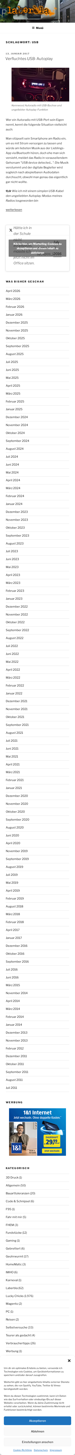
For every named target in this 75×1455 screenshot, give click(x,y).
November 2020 (17, 804)
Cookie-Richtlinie (22, 1450)
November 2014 (17, 993)
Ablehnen (37, 1431)
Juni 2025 (12, 370)
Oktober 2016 (15, 953)
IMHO (9, 1272)
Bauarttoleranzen (17, 1193)
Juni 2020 (12, 835)
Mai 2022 (12, 662)
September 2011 (17, 1072)
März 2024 (13, 488)
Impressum (56, 1450)
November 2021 (17, 709)
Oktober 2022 (15, 622)
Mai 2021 (12, 756)
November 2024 (17, 425)
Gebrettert (13, 1248)
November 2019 (17, 851)
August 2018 (14, 906)
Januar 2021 (14, 788)
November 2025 (17, 330)
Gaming (11, 1240)
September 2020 (17, 819)
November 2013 (17, 1040)
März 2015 (13, 985)
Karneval (12, 1280)
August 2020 (15, 827)
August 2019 (14, 867)
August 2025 (15, 354)
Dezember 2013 (17, 1032)
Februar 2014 (15, 1017)
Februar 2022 (15, 685)
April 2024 (13, 480)
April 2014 (13, 1001)
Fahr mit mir (14, 1217)
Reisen (10, 1319)
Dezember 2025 (17, 322)
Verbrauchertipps (18, 1343)
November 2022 (17, 614)
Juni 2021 (12, 748)
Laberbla (12, 1288)
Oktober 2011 (15, 1064)
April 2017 (13, 930)
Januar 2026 (14, 314)
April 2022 (13, 669)
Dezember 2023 (17, 512)
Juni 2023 (12, 559)
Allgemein (13, 1185)
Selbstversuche (16, 1327)
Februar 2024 (15, 496)
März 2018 (13, 914)
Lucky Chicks (15, 1296)
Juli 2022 (12, 646)
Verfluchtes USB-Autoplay (29, 58)
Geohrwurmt (14, 1256)
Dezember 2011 (16, 1056)
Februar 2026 (15, 307)
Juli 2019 (12, 875)
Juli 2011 (11, 1088)
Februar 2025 (15, 401)
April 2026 (13, 291)
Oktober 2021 (15, 717)
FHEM (10, 1225)
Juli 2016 (12, 969)
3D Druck (12, 1177)
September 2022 (17, 630)
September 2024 (17, 441)
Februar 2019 (15, 898)
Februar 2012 (15, 1048)
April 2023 (13, 575)
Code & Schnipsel (18, 1201)
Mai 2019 (12, 882)
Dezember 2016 (17, 946)
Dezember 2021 (16, 701)
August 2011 (14, 1080)
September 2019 (17, 859)
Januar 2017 (14, 938)
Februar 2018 (15, 922)
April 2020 (13, 843)
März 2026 (13, 299)
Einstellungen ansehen (37, 1442)
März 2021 (13, 772)
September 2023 (17, 535)
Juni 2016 (12, 977)
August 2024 (15, 449)
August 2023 (15, 543)
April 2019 (13, 890)
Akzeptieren (37, 1421)
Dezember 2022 (17, 606)
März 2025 (13, 393)
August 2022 (14, 638)
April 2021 (13, 764)
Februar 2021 (15, 780)
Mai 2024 (12, 472)
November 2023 (17, 520)
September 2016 (17, 961)
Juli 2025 (12, 362)
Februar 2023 (15, 591)
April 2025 (13, 385)
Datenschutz (41, 1450)
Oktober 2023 (15, 527)
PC (8, 1311)
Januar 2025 (14, 409)
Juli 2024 (12, 456)
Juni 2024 (12, 464)
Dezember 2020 (17, 796)
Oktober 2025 (15, 338)
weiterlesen (14, 209)
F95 (8, 1209)
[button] (69, 1361)
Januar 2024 (14, 504)
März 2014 (13, 1009)
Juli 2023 (12, 551)
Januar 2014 (14, 1024)
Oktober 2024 (15, 433)
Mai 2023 (12, 567)
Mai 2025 (12, 378)
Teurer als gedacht (18, 1335)
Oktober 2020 (15, 811)
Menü (39, 28)
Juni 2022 (12, 654)
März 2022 (13, 677)
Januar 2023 (14, 598)
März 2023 (13, 583)
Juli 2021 (12, 740)
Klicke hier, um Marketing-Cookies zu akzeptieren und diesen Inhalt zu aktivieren (37, 248)
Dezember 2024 (17, 417)
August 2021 (14, 733)
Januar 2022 (14, 693)
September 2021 (17, 725)
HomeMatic (14, 1264)
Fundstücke (14, 1232)
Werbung (12, 1351)
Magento (12, 1303)
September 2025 (17, 346)
